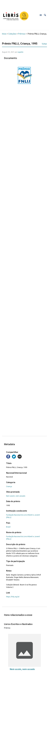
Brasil (8, 527)
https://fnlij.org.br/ (13, 597)
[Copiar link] (20, 456)
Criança (9, 486)
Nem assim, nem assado (15, 496)
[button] (45, 15)
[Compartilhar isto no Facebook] (8, 456)
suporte (20, 52)
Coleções (12, 34)
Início (4, 34)
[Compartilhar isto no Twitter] (14, 456)
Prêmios (21, 34)
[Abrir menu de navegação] (40, 15)
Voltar (44, 44)
